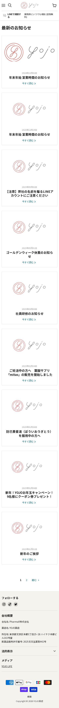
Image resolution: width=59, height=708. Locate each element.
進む (34, 580)
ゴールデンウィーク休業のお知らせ (29, 254)
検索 (29, 696)
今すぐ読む (28, 83)
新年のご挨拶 (29, 553)
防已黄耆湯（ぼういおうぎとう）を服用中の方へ (29, 433)
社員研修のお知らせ (30, 313)
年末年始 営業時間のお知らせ (29, 77)
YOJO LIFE (7, 666)
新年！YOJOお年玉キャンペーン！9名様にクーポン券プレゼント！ (29, 494)
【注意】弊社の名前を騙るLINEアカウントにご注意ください (29, 193)
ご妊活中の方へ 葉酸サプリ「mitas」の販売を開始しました (29, 372)
